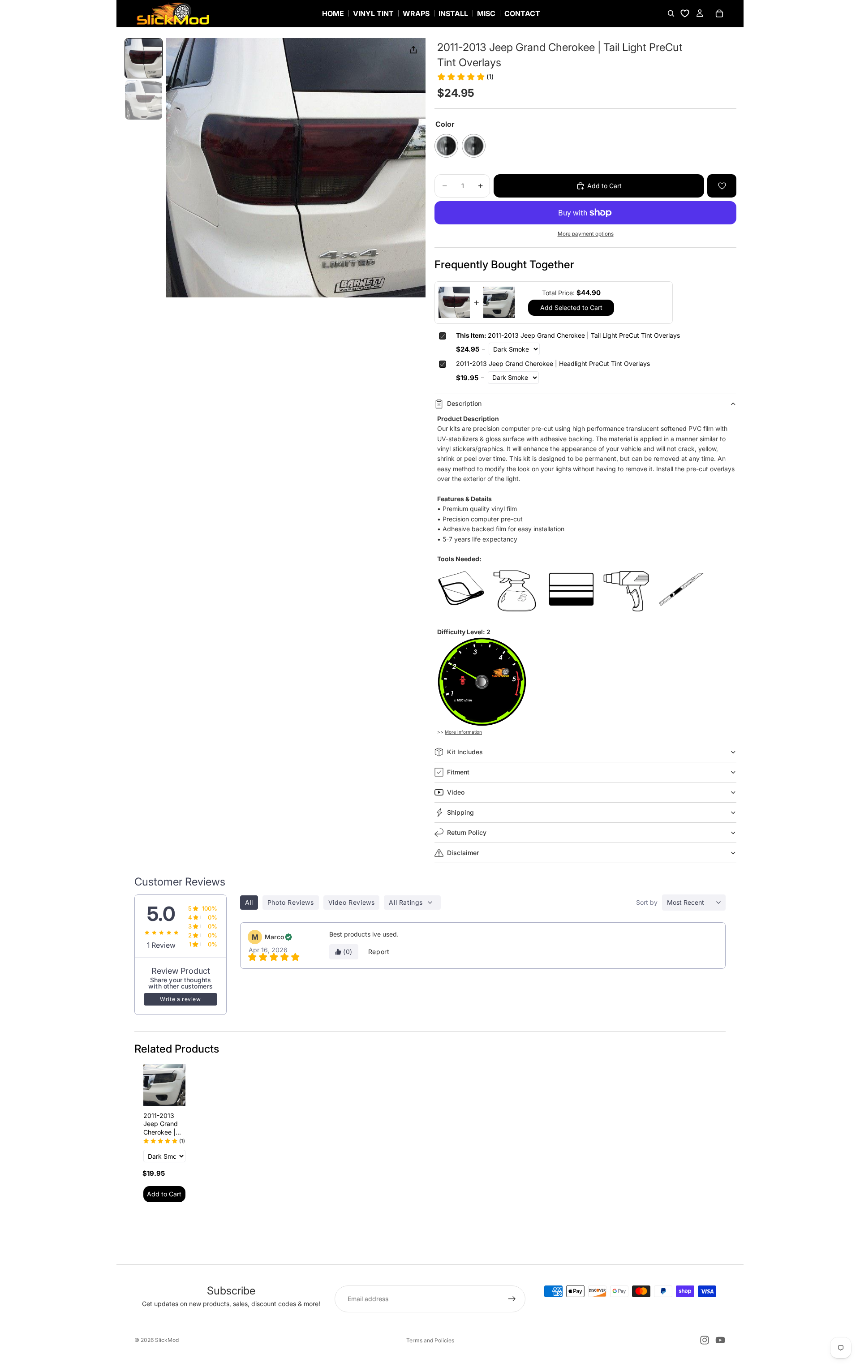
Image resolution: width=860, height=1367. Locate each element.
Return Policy (466, 832)
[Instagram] (704, 1340)
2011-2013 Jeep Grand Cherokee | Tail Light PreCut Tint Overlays (568, 335)
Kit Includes (465, 752)
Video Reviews (351, 902)
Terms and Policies (430, 1340)
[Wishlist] (685, 13)
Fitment (458, 772)
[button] (144, 58)
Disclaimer (463, 852)
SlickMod (167, 1340)
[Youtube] (720, 1340)
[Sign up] (512, 1299)
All (249, 902)
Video (455, 792)
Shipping (460, 812)
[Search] (671, 13)
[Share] (413, 50)
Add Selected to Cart (571, 307)
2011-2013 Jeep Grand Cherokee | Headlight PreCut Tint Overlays (553, 363)
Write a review (180, 999)
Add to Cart (164, 1194)
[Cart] (719, 13)
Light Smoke (474, 146)
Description (464, 403)
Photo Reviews (290, 902)
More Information (463, 732)
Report (379, 951)
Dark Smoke (446, 146)
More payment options (586, 234)
